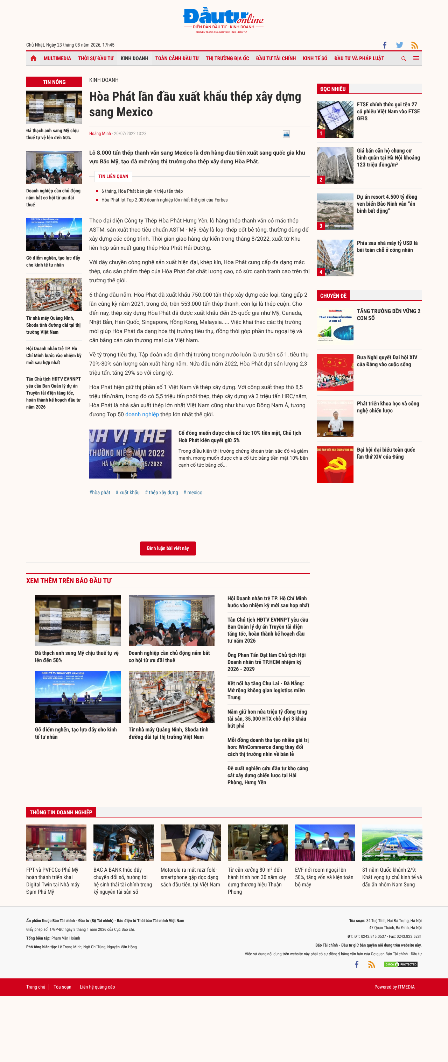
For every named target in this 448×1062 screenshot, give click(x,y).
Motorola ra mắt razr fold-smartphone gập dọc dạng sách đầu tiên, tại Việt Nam (190, 877)
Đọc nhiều (333, 89)
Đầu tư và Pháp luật (359, 58)
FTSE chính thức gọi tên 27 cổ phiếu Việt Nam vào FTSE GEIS (388, 111)
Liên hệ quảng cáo (97, 987)
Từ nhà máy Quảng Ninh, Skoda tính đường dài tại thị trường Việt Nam (53, 325)
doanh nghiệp (142, 414)
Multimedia (57, 58)
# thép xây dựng (161, 492)
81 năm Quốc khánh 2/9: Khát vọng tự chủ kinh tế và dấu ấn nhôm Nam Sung (392, 877)
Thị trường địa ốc (227, 58)
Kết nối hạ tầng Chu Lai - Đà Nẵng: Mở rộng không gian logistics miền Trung (266, 690)
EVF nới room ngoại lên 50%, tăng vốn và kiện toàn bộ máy (324, 877)
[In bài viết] (286, 133)
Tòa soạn (62, 987)
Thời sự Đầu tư (96, 58)
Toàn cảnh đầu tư (177, 58)
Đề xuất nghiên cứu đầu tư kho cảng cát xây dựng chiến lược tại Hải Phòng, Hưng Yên (267, 775)
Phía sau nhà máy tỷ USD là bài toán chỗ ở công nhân (387, 246)
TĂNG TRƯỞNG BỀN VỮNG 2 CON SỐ (388, 314)
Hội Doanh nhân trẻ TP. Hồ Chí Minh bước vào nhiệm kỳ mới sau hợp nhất (54, 356)
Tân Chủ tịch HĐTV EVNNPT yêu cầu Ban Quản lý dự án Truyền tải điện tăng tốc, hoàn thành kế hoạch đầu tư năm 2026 (53, 393)
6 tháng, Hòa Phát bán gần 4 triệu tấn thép (142, 191)
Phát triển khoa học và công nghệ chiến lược (388, 407)
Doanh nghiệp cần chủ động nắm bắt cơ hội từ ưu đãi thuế (53, 198)
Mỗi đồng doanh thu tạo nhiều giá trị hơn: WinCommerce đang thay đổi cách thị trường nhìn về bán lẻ (268, 747)
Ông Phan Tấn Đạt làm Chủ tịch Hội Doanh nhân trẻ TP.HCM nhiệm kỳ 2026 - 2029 (266, 662)
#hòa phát (99, 492)
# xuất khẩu (127, 492)
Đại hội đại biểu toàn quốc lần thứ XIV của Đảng (386, 453)
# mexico (192, 492)
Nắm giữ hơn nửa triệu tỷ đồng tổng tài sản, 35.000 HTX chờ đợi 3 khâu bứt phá (267, 718)
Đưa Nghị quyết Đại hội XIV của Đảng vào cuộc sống (387, 361)
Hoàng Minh (100, 133)
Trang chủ (35, 987)
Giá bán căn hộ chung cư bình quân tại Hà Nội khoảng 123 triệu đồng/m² (388, 157)
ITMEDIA (406, 987)
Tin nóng (54, 82)
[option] (56, 860)
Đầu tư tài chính (276, 58)
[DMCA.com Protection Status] (400, 964)
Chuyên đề (333, 295)
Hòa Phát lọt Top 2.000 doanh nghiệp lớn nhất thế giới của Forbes (165, 200)
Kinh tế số (315, 58)
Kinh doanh (134, 58)
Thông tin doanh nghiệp (61, 812)
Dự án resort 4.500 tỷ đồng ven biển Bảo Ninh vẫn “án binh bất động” (387, 203)
